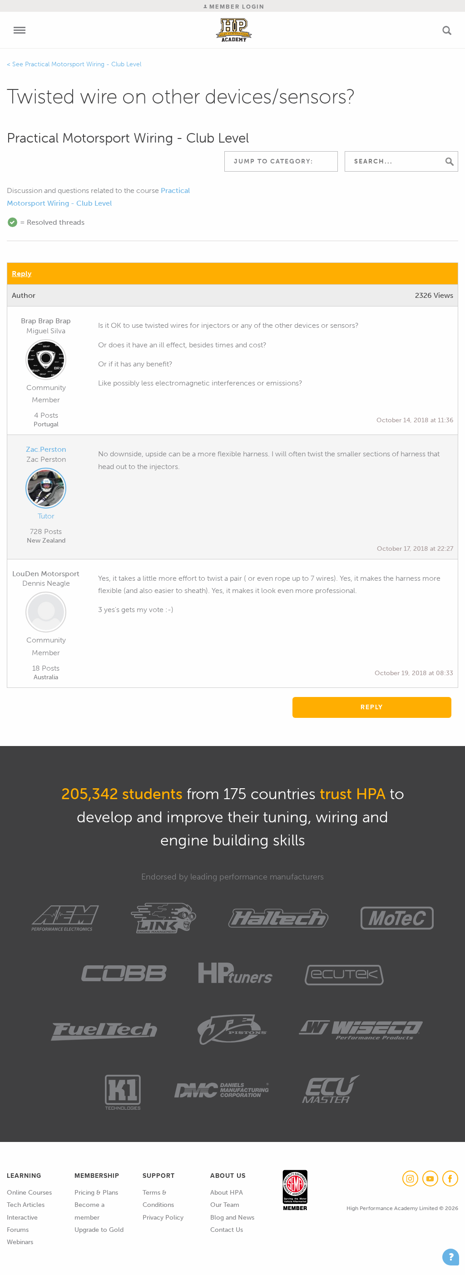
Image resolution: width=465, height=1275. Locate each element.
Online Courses (29, 1192)
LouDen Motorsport (45, 573)
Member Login (235, 6)
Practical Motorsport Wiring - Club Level (83, 64)
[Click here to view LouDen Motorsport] (46, 614)
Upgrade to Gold (99, 1230)
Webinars (20, 1242)
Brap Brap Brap (46, 320)
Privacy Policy (163, 1217)
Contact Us (226, 1230)
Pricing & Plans (96, 1192)
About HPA (226, 1192)
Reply (21, 273)
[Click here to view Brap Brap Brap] (46, 361)
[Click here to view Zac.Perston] (46, 490)
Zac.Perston (46, 449)
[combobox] (281, 161)
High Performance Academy (234, 29)
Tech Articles (26, 1205)
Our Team (224, 1205)
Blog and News (232, 1217)
